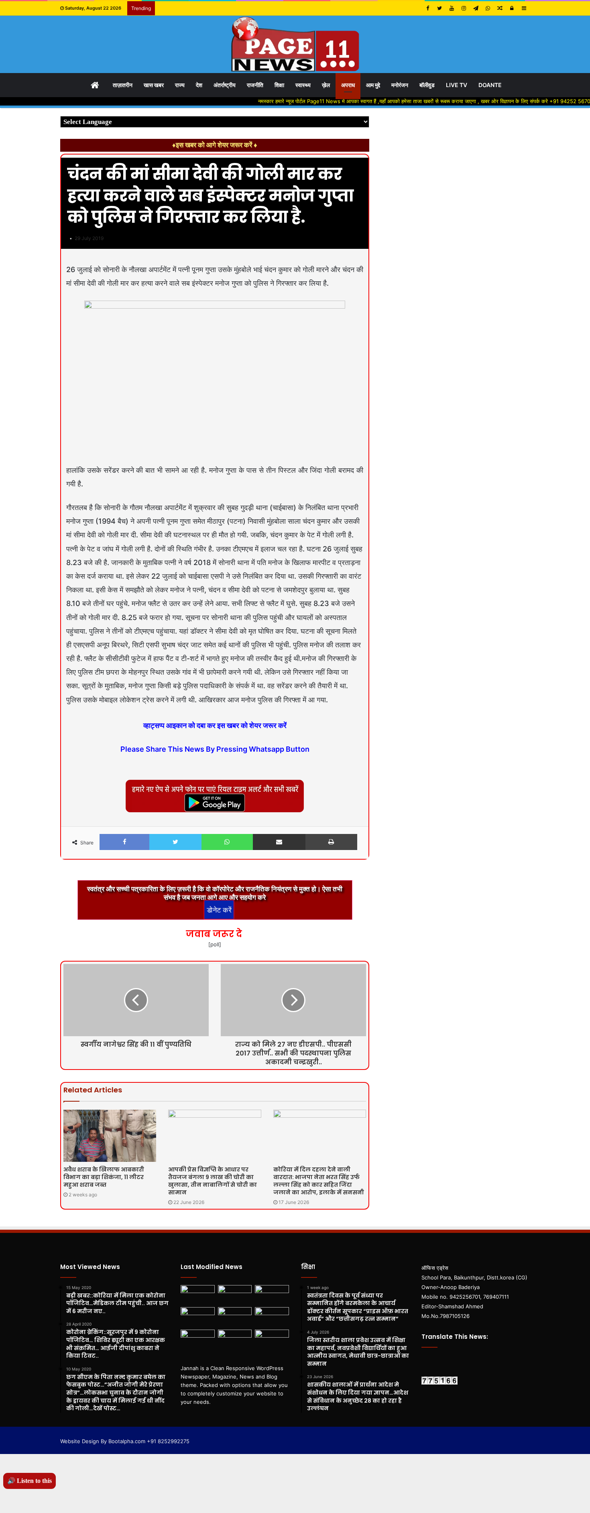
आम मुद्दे (373, 84)
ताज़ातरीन (122, 84)
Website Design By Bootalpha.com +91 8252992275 (124, 1441)
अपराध (348, 84)
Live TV (456, 84)
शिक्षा (279, 84)
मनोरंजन (399, 84)
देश (199, 84)
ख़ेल (326, 84)
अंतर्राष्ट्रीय (225, 84)
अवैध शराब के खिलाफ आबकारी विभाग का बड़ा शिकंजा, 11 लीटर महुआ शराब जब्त (103, 1177)
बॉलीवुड (427, 84)
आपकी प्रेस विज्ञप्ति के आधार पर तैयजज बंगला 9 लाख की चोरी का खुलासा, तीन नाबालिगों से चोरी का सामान (212, 1180)
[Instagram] (464, 8)
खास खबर (154, 84)
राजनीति (255, 84)
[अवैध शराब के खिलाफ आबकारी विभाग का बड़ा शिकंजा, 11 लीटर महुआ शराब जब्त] (109, 1136)
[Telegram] (476, 8)
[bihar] (295, 44)
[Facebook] (427, 8)
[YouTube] (452, 8)
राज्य (180, 84)
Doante (490, 84)
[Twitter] (439, 8)
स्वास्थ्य (303, 84)
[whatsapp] (488, 8)
